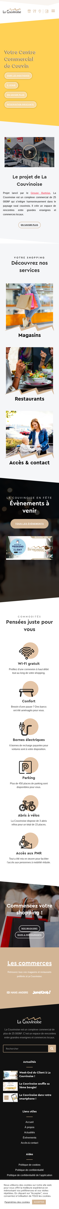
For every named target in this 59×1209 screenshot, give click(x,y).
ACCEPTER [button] (39, 1202)
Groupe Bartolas (40, 193)
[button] (53, 11)
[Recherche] (52, 1048)
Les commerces (29, 963)
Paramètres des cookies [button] (17, 1202)
